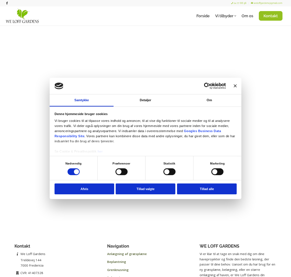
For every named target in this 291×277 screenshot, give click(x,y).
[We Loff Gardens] (23, 16)
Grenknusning (118, 270)
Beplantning (116, 262)
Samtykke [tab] (81, 100)
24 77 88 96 (239, 3)
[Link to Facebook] (7, 3)
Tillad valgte (145, 189)
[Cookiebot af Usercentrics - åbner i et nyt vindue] (207, 86)
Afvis (84, 189)
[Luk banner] (235, 85)
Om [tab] (209, 100)
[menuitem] (239, 3)
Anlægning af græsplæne (127, 254)
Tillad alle (207, 189)
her (100, 151)
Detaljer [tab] (145, 100)
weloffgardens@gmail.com (267, 3)
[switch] (121, 171)
